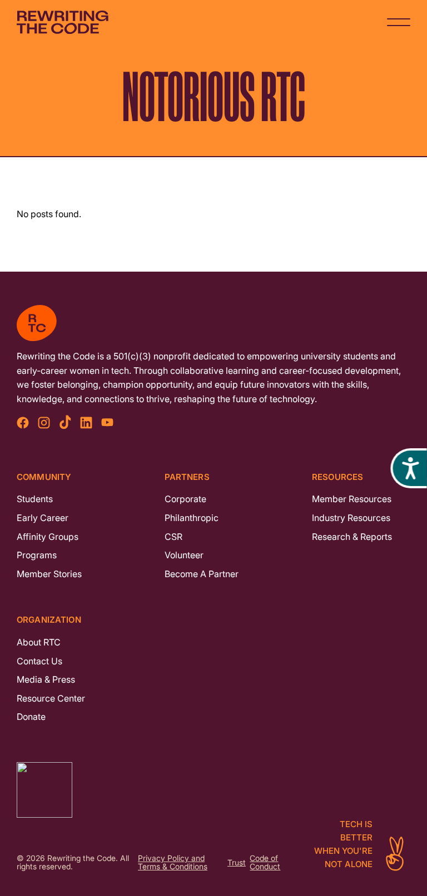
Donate (31, 716)
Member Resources (351, 498)
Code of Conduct (265, 862)
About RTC (39, 642)
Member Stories (49, 573)
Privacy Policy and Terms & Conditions (172, 862)
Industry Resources (351, 517)
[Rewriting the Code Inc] (213, 790)
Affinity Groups (47, 536)
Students (35, 498)
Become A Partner (202, 573)
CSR (173, 536)
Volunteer (184, 554)
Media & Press (46, 679)
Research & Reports (352, 536)
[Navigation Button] (398, 22)
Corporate (185, 498)
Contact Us (39, 661)
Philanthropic (192, 517)
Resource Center (51, 698)
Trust (236, 863)
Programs (37, 554)
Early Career (42, 517)
